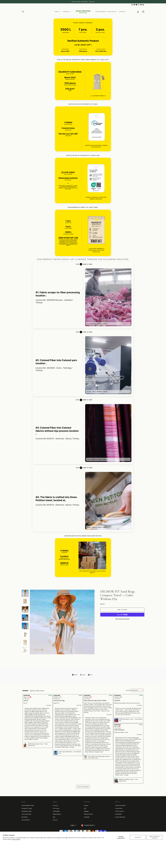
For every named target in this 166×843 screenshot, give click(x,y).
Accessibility (118, 814)
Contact (122, 11)
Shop (57, 11)
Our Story (55, 805)
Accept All (138, 837)
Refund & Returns (88, 814)
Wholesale (86, 817)
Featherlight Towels (26, 811)
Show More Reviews (83, 786)
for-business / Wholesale (106, 11)
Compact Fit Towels (27, 808)
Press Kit (55, 820)
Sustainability (56, 811)
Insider (66, 11)
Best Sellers (25, 817)
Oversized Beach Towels (28, 805)
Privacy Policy (16, 839)
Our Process (56, 808)
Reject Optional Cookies (154, 837)
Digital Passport (57, 814)
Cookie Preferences (120, 817)
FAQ (85, 808)
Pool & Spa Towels (26, 814)
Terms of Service (119, 811)
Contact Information (120, 805)
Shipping (86, 811)
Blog (54, 817)
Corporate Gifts (26, 820)
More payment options (122, 619)
